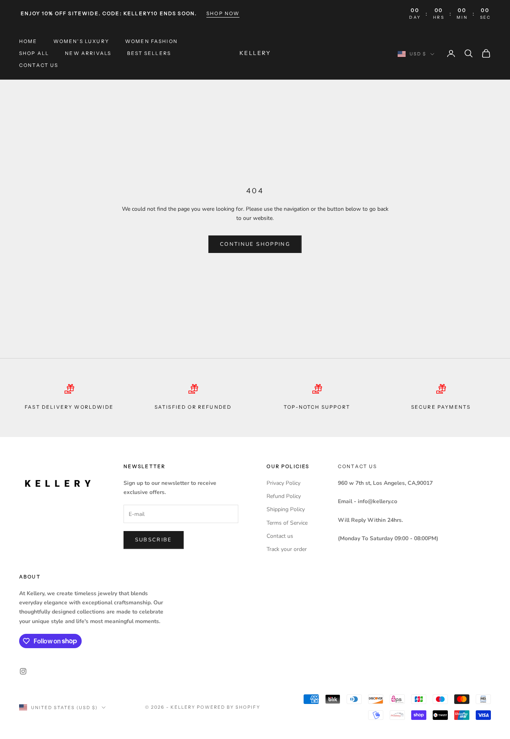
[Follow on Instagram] (23, 671)
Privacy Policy (283, 483)
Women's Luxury (81, 41)
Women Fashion (151, 41)
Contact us (39, 66)
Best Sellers (149, 53)
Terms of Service (287, 523)
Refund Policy (284, 496)
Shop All (34, 53)
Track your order (287, 549)
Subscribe (153, 539)
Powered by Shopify (228, 707)
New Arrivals (88, 53)
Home (28, 41)
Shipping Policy (286, 509)
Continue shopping (255, 244)
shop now (222, 13)
